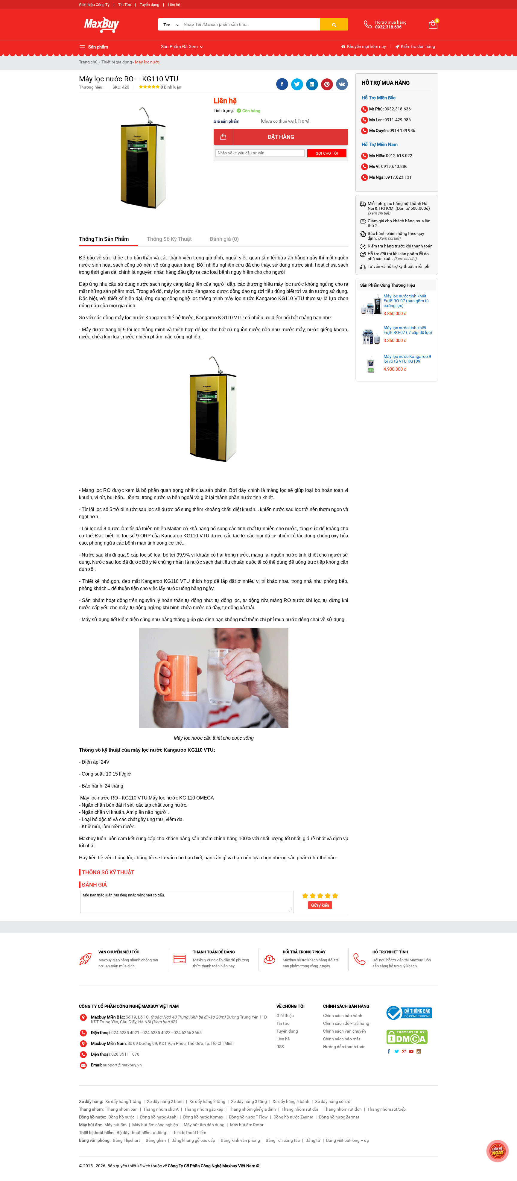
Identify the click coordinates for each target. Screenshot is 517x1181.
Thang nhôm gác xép (203, 1109)
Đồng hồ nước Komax (203, 1117)
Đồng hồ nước (121, 1117)
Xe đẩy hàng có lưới (333, 1101)
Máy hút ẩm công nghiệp (155, 1124)
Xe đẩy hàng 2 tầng (207, 1101)
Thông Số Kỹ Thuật (169, 239)
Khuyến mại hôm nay (366, 46)
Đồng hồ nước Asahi (158, 1117)
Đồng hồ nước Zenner (293, 1117)
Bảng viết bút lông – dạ (347, 1140)
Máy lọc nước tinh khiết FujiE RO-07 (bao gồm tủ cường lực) (406, 301)
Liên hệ (174, 4)
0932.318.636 (390, 109)
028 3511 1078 (125, 1054)
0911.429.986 (390, 119)
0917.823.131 (390, 177)
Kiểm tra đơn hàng (417, 46)
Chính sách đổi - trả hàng (346, 1023)
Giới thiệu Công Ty (94, 4)
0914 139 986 (392, 130)
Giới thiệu (285, 1015)
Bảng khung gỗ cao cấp (193, 1140)
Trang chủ (88, 62)
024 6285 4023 (156, 1032)
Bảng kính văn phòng (240, 1140)
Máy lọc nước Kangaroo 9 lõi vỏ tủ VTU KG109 (407, 359)
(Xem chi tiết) (379, 213)
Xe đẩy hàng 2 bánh (165, 1101)
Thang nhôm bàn (122, 1109)
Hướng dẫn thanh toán (344, 1046)
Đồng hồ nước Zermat (339, 1117)
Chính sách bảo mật (341, 1038)
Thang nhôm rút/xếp (386, 1109)
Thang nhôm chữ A (161, 1109)
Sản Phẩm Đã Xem (180, 46)
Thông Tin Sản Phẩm (104, 239)
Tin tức (282, 1023)
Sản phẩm (97, 47)
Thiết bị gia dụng (116, 62)
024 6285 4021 (125, 1032)
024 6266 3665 (188, 1032)
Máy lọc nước (147, 62)
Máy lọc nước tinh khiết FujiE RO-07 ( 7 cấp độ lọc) (408, 330)
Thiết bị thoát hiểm (189, 1132)
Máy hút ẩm (115, 1124)
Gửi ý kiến (320, 905)
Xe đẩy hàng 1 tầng (123, 1101)
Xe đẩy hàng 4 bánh (291, 1101)
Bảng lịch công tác (283, 1140)
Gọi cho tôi (327, 153)
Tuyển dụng (149, 4)
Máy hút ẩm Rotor (247, 1124)
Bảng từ (312, 1140)
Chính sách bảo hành (342, 1015)
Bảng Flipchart (126, 1140)
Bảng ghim (156, 1140)
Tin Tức (124, 4)
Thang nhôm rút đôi (300, 1109)
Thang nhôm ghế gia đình (252, 1109)
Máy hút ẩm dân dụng (204, 1124)
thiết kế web (139, 1165)
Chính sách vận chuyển (344, 1031)
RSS (280, 1046)
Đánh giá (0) (224, 239)
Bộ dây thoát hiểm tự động (141, 1132)
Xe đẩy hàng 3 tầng (249, 1101)
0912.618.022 (390, 155)
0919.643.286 (388, 166)
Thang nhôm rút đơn (343, 1109)
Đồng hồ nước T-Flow (248, 1117)
